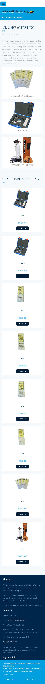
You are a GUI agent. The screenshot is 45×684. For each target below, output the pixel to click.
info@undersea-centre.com (18, 620)
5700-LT (22, 263)
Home (3, 34)
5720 (22, 454)
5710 (22, 358)
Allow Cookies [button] (32, 680)
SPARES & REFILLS (22, 95)
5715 (22, 406)
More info (22, 228)
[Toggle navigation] (3, 4)
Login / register (9, 17)
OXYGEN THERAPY (22, 165)
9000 (22, 549)
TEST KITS (22, 130)
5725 (22, 501)
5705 (22, 311)
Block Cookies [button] (12, 680)
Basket (21, 17)
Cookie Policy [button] (8, 674)
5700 (22, 215)
